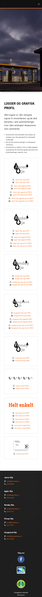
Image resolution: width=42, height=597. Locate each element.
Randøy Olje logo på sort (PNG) (22, 285)
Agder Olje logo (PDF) (22, 231)
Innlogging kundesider (21, 592)
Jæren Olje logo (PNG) (22, 182)
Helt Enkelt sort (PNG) (22, 416)
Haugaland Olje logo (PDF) (22, 313)
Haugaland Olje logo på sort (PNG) (22, 328)
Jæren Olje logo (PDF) (22, 180)
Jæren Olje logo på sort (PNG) (22, 195)
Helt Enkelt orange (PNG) (22, 428)
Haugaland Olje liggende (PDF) (22, 319)
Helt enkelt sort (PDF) (22, 413)
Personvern (21, 595)
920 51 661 (10, 511)
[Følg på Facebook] (21, 559)
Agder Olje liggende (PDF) (22, 237)
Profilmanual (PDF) (22, 454)
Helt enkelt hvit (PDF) (22, 419)
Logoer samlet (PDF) (22, 386)
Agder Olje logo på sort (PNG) (22, 246)
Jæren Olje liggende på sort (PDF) (22, 198)
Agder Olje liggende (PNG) (22, 240)
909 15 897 (10, 525)
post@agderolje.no (13, 495)
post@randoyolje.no (13, 509)
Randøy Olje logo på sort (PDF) (22, 282)
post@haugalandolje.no (14, 536)
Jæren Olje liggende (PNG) (22, 189)
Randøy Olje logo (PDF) (22, 276)
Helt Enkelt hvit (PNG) (22, 422)
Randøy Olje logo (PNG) (22, 279)
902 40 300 (10, 539)
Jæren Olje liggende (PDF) (22, 186)
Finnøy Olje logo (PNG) (22, 361)
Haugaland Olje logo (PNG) (22, 316)
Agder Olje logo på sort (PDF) (22, 243)
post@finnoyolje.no (13, 522)
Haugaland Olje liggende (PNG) (22, 322)
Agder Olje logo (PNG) (22, 234)
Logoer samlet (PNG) (22, 388)
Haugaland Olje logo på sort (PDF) (22, 325)
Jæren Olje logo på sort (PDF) (22, 192)
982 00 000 (10, 484)
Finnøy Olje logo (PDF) (22, 358)
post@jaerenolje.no (13, 481)
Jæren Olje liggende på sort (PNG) (22, 201)
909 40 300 (10, 498)
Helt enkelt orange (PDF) (22, 425)
